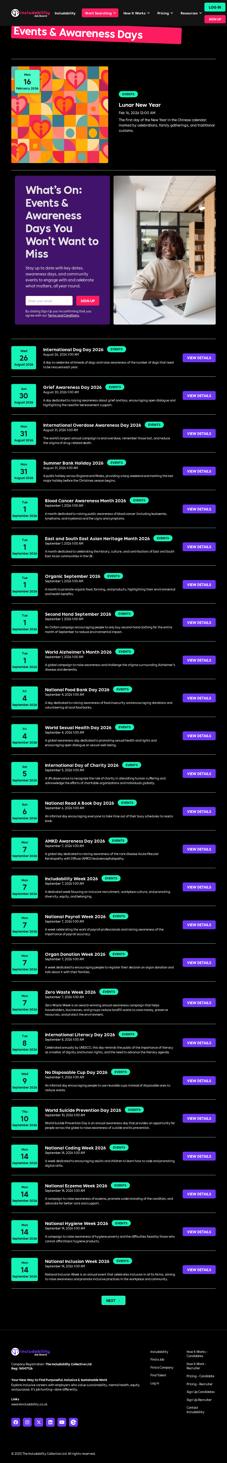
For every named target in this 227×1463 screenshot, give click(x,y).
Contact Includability (195, 1409)
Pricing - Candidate (200, 1376)
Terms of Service (204, 1453)
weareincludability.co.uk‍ (29, 1404)
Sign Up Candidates (201, 1391)
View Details (199, 357)
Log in (155, 1383)
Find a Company (162, 1367)
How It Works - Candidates (197, 1353)
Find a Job (157, 1359)
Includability (159, 1351)
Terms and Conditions (63, 315)
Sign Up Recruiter (199, 1399)
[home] (30, 13)
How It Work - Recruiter (196, 1366)
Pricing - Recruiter (200, 1384)
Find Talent (158, 1375)
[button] (100, 12)
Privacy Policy (177, 1453)
